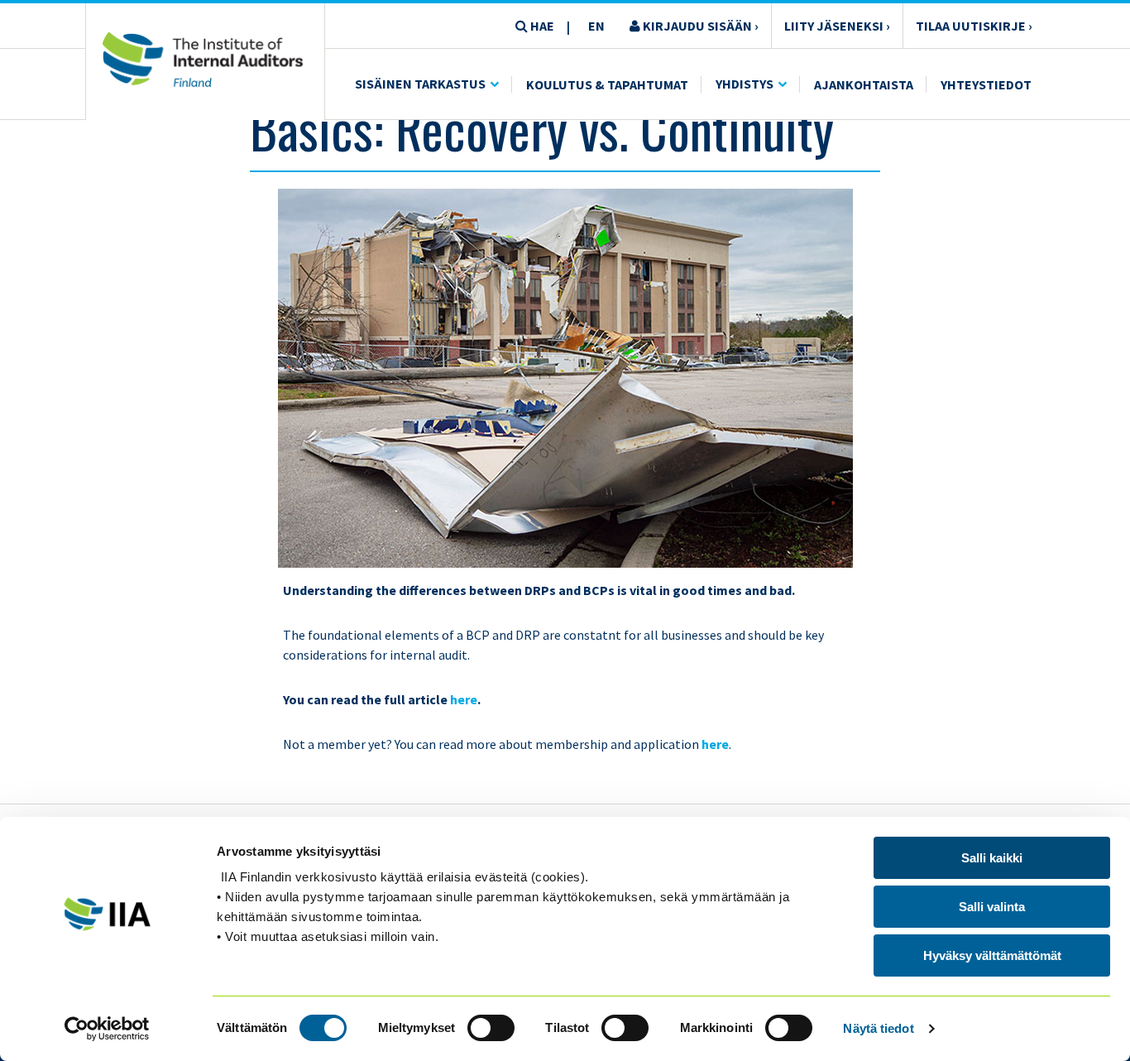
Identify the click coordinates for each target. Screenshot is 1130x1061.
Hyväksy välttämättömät (992, 955)
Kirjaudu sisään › (699, 25)
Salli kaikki (991, 858)
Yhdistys (744, 83)
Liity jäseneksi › (837, 25)
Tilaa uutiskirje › (974, 25)
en (596, 25)
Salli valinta (992, 907)
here (463, 699)
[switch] (491, 1028)
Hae (541, 25)
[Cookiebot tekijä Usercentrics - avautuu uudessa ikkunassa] (107, 1028)
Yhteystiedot (986, 84)
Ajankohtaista (863, 84)
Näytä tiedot (878, 1028)
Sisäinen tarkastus (420, 83)
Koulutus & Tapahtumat (607, 84)
